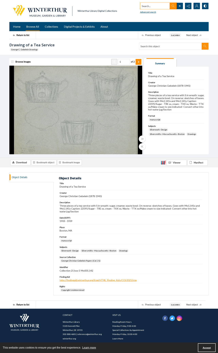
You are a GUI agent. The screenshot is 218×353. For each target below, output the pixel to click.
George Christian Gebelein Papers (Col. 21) (80, 260)
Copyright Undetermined (72, 290)
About (104, 26)
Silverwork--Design (158, 129)
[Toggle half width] (142, 146)
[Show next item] (138, 62)
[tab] (160, 62)
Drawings (192, 134)
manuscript (155, 119)
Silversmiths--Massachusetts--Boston (167, 134)
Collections (51, 26)
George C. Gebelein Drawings (24, 49)
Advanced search (148, 12)
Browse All (32, 26)
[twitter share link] (172, 318)
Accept (207, 347)
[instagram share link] (179, 318)
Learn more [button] (89, 347)
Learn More (117, 338)
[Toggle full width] (142, 139)
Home (16, 26)
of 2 (133, 61)
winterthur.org (69, 338)
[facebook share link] (165, 318)
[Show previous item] (114, 62)
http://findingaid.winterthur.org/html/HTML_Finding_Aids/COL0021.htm (98, 280)
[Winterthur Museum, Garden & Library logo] (40, 11)
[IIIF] (163, 162)
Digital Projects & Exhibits (79, 26)
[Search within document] (205, 46)
